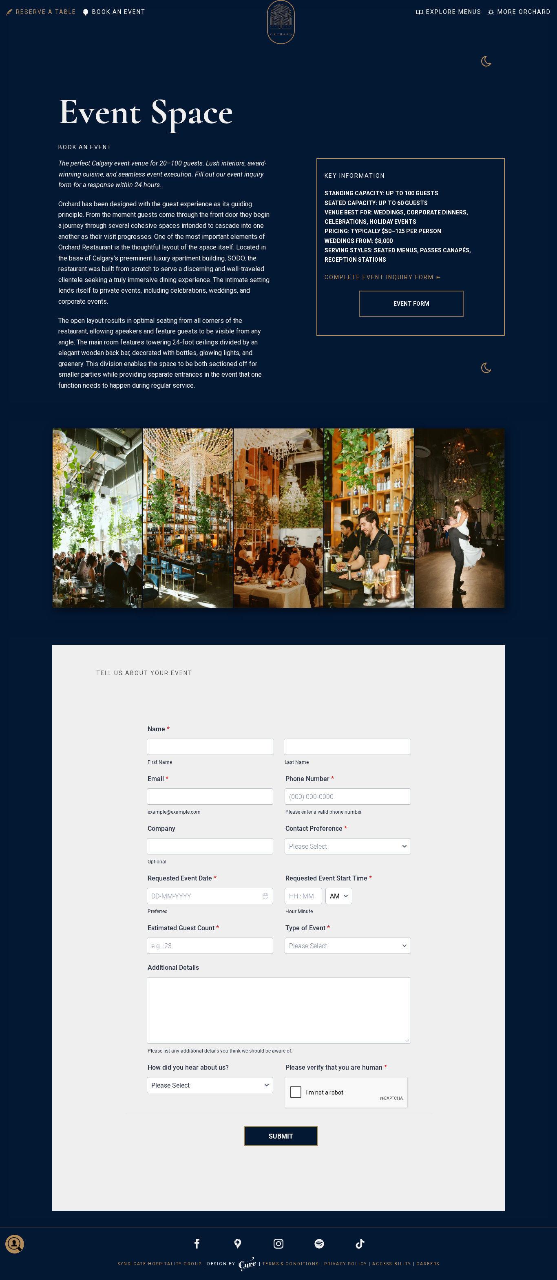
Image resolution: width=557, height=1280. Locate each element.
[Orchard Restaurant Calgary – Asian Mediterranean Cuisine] (281, 11)
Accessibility (391, 1264)
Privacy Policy (345, 1264)
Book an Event (119, 12)
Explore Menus (454, 12)
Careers (428, 1264)
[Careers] (15, 1244)
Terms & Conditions (291, 1264)
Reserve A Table (46, 12)
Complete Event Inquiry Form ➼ (383, 277)
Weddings (339, 241)
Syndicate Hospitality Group (160, 1264)
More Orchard (524, 12)
